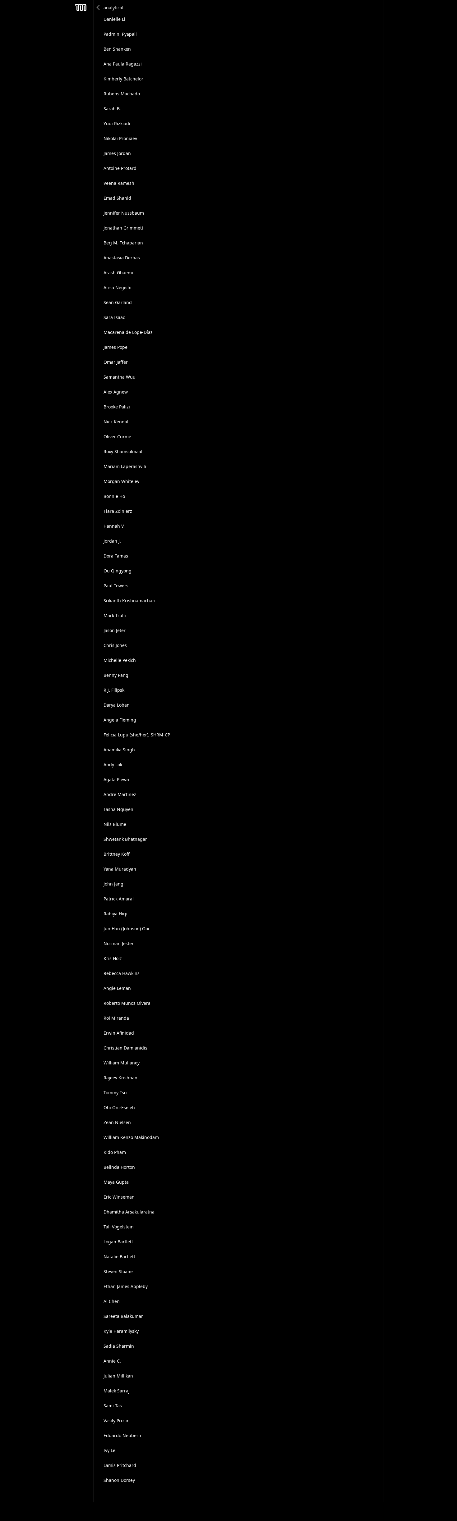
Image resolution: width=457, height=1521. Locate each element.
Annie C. (112, 1361)
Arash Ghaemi (118, 273)
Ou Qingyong (118, 571)
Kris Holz (113, 958)
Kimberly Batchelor (123, 79)
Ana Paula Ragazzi (123, 64)
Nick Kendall (117, 422)
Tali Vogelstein (119, 1227)
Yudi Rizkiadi (117, 123)
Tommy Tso (115, 1092)
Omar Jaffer (116, 362)
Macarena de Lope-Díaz (128, 332)
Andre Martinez (120, 794)
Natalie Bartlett (119, 1256)
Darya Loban (117, 705)
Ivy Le (109, 1450)
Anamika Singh (119, 750)
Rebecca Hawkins (122, 973)
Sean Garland (118, 302)
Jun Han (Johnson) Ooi (126, 928)
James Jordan (117, 153)
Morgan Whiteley (121, 481)
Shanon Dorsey (119, 1480)
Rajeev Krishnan (120, 1078)
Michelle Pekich (120, 660)
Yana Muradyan (120, 869)
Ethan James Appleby (126, 1286)
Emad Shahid (117, 198)
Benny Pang (116, 675)
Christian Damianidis (125, 1048)
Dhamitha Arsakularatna (129, 1212)
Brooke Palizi (117, 407)
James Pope (115, 347)
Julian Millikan (118, 1376)
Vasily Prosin (117, 1420)
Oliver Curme (117, 436)
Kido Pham (115, 1152)
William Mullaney (122, 1063)
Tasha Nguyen (118, 809)
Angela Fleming (120, 720)
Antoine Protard (120, 168)
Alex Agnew (116, 392)
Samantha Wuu (120, 377)
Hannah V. (114, 526)
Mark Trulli (115, 615)
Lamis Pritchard (120, 1465)
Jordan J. (112, 541)
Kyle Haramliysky (121, 1331)
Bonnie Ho (114, 496)
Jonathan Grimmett (123, 228)
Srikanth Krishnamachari (129, 600)
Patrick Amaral (119, 899)
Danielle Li (114, 19)
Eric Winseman (119, 1197)
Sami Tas (113, 1406)
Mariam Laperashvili (125, 466)
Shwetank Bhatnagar (125, 839)
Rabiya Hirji (115, 914)
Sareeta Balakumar (123, 1316)
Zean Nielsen (117, 1122)
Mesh (81, 7)
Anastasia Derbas (122, 258)
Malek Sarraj (117, 1391)
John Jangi (114, 884)
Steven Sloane (118, 1271)
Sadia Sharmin (119, 1346)
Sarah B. (112, 109)
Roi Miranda (116, 1018)
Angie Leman (117, 988)
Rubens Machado (122, 94)
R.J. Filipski (115, 690)
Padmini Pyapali (120, 34)
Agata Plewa (116, 779)
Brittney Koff (117, 854)
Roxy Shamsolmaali (124, 451)
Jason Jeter (115, 630)
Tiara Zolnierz (118, 511)
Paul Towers (116, 586)
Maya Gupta (116, 1182)
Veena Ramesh (119, 183)
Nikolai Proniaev (120, 138)
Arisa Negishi (118, 287)
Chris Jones (115, 645)
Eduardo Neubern (122, 1435)
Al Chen (112, 1301)
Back (99, 7)
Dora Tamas (116, 556)
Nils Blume (115, 824)
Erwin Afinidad (119, 1033)
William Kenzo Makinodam (131, 1137)
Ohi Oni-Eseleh (119, 1107)
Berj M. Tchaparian (123, 243)
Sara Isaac (114, 317)
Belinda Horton (119, 1167)
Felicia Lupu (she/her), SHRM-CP (137, 735)
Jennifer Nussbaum (124, 213)
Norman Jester (119, 943)
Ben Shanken (117, 49)
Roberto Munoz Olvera (127, 1003)
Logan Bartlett (118, 1242)
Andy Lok (113, 764)
